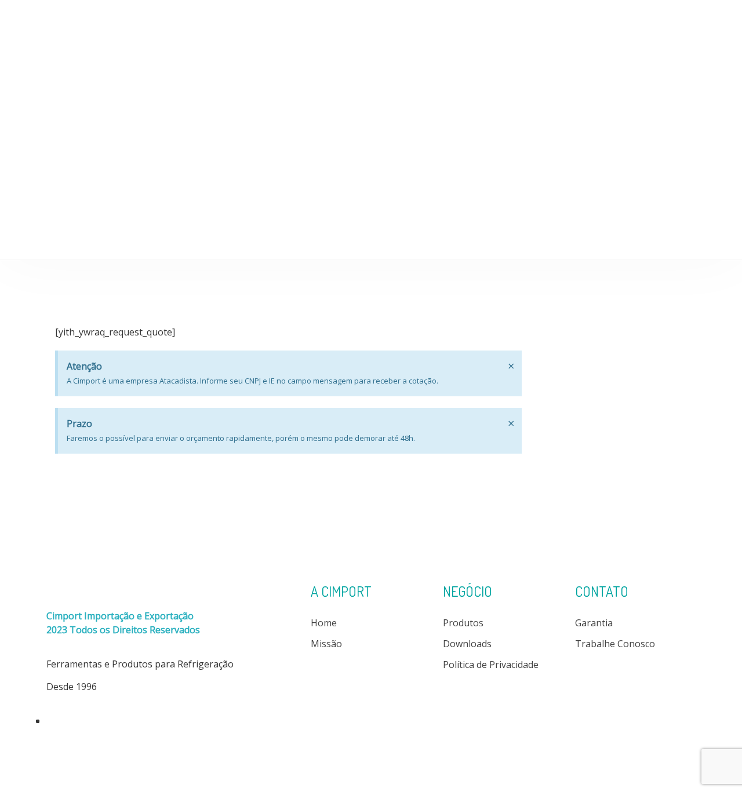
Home (314, 21)
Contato (657, 21)
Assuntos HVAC (577, 21)
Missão (326, 643)
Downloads (502, 21)
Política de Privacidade (491, 664)
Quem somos (373, 21)
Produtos (440, 21)
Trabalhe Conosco (615, 643)
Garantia (594, 622)
